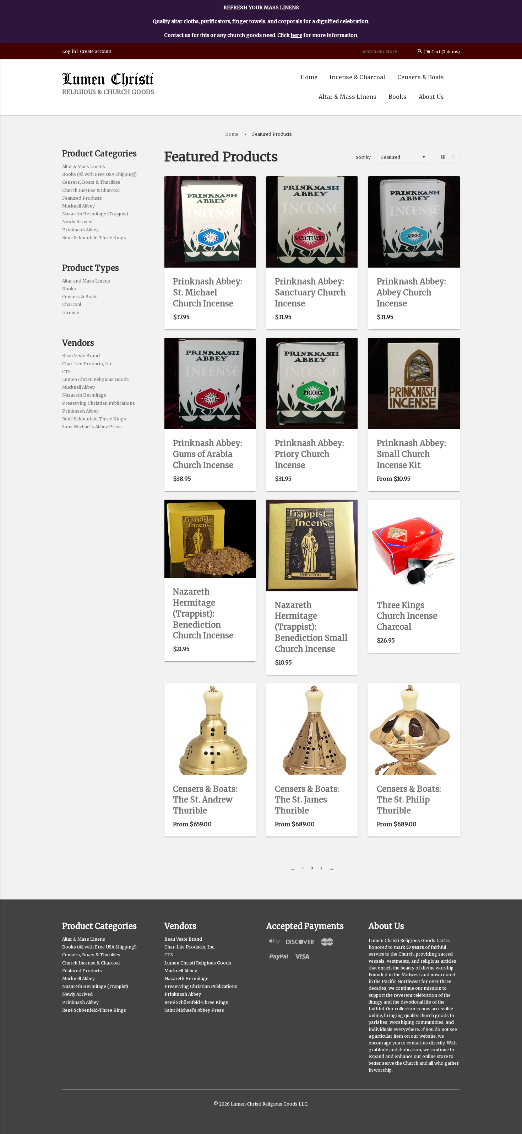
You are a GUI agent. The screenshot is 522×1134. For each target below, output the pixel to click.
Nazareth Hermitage (84, 395)
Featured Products (82, 198)
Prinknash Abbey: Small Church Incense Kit (411, 454)
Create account (95, 51)
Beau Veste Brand (81, 355)
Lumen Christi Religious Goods (95, 379)
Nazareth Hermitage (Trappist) (95, 213)
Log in (69, 51)
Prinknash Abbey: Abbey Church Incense (411, 292)
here (296, 35)
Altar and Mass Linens (86, 281)
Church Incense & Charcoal (91, 190)
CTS (66, 371)
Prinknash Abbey (80, 229)
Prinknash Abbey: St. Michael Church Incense (207, 292)
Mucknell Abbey (78, 206)
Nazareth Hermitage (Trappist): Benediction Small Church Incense (311, 627)
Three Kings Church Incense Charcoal (407, 616)
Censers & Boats (420, 77)
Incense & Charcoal (357, 77)
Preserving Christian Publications (98, 403)
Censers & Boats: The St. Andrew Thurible (205, 800)
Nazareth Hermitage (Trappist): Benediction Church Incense (203, 613)
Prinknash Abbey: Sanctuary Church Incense (310, 292)
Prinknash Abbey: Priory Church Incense (309, 454)
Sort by (363, 157)
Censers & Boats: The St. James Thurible (307, 800)
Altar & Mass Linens (347, 96)
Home (308, 77)
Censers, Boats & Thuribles (91, 182)
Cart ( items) (445, 51)
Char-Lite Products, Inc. (87, 363)
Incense (70, 312)
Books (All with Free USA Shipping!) (99, 174)
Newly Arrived (77, 221)
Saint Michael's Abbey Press (92, 426)
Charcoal (71, 304)
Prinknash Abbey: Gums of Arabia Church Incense (207, 454)
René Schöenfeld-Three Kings (94, 237)
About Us (431, 96)
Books (397, 96)
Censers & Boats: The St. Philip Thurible (409, 800)
